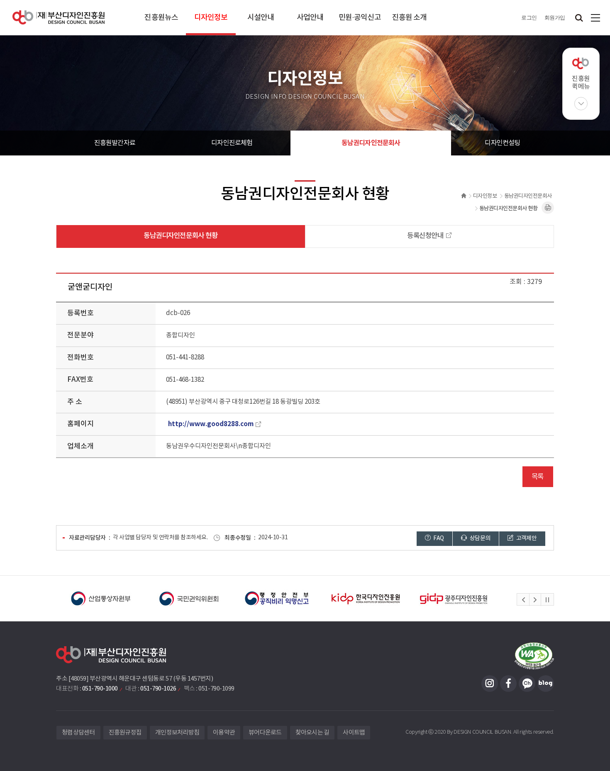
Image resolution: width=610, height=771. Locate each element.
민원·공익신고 (360, 17)
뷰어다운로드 (265, 732)
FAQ (438, 538)
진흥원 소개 (409, 17)
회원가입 (554, 18)
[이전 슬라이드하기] (523, 600)
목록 (538, 477)
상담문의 (479, 538)
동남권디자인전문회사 (371, 143)
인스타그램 (489, 683)
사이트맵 (595, 17)
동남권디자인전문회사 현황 (180, 236)
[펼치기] (581, 103)
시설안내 (260, 17)
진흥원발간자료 (114, 143)
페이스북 (508, 683)
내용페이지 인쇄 (548, 207)
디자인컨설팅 (502, 143)
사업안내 (310, 17)
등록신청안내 (425, 236)
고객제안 (526, 538)
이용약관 (224, 732)
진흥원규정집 (125, 732)
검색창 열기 (579, 17)
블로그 (545, 683)
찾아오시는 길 (312, 732)
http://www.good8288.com (211, 424)
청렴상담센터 (78, 732)
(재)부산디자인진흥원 (58, 17)
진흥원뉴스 (161, 17)
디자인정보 (211, 17)
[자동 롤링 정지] (547, 600)
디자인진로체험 (231, 143)
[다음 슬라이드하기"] (535, 600)
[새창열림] (100, 598)
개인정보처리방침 (177, 732)
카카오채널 (527, 683)
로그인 (529, 18)
